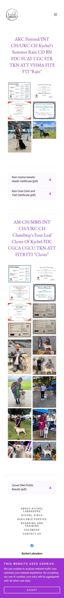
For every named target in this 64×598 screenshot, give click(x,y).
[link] (12, 14)
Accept (32, 590)
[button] (55, 14)
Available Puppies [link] (32, 519)
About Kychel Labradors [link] (32, 510)
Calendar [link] (32, 529)
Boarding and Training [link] (32, 524)
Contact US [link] (32, 533)
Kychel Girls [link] (32, 515)
